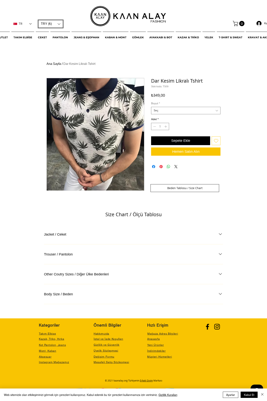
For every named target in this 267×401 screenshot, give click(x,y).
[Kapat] (262, 395)
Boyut (155, 103)
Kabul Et (249, 395)
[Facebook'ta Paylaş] (153, 166)
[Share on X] (176, 166)
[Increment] (166, 126)
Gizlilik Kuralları (168, 395)
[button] (51, 24)
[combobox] (185, 110)
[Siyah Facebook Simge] (207, 326)
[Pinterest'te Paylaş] (161, 166)
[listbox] (51, 24)
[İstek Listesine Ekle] (216, 140)
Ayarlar (230, 395)
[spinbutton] (160, 126)
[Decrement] (154, 126)
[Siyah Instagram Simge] (217, 326)
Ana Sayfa (54, 63)
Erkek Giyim (146, 380)
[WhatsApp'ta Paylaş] (168, 166)
